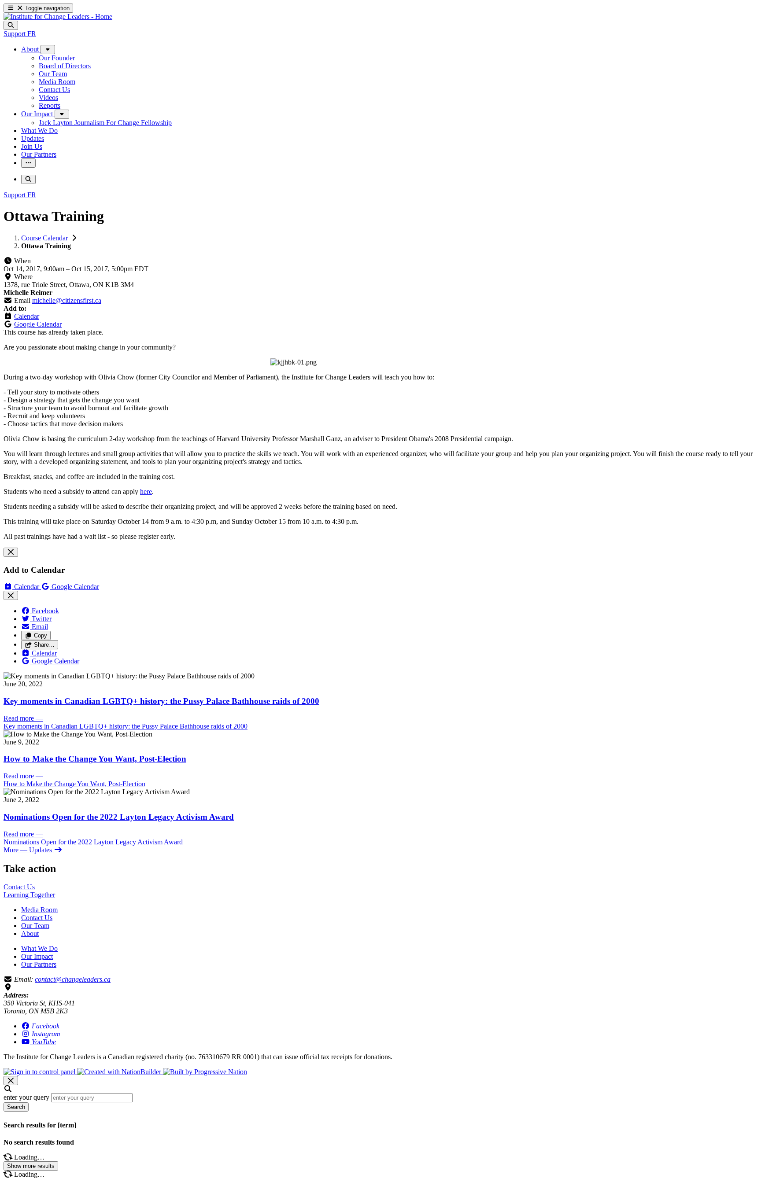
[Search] (11, 25)
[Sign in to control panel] (40, 1071)
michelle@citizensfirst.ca (66, 300)
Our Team (35, 925)
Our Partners (38, 964)
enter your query (26, 1097)
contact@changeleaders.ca (73, 979)
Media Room (39, 909)
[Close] (11, 552)
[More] (48, 49)
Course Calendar (45, 238)
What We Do (39, 948)
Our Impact (37, 956)
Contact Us (36, 917)
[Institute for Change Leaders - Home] (58, 16)
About (30, 933)
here (146, 491)
